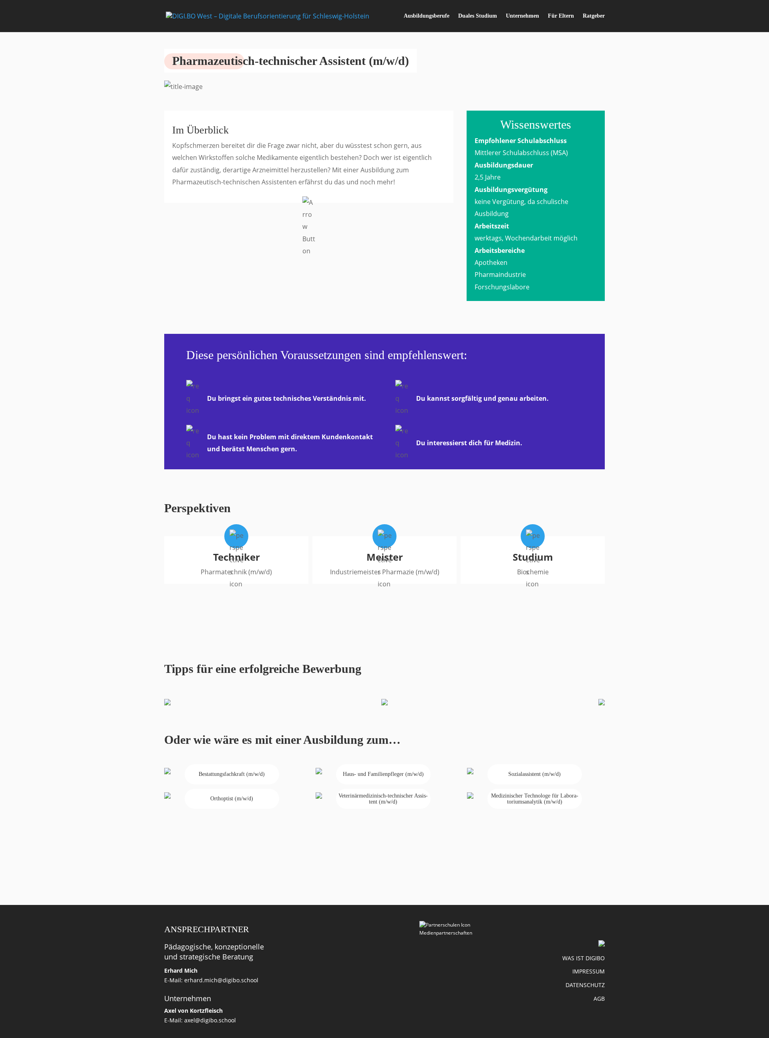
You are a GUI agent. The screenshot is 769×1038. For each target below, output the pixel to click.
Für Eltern (561, 16)
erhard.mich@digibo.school (221, 980)
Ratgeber (594, 16)
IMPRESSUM (588, 971)
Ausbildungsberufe (426, 16)
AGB (599, 998)
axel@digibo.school (210, 1020)
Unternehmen (522, 16)
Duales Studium (477, 16)
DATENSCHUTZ (585, 985)
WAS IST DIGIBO (583, 958)
